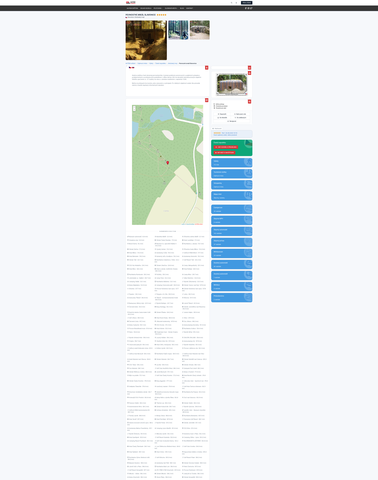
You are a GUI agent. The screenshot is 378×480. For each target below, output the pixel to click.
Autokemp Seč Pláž (162, 463)
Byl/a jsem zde (241, 114)
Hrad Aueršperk (134, 437)
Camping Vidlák (134, 281)
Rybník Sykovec (189, 406)
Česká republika (160, 63)
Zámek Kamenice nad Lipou (193, 288)
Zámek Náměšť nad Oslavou (193, 359)
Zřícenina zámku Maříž (191, 236)
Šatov (131, 332)
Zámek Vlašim (188, 403)
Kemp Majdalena (134, 285)
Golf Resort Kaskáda (163, 437)
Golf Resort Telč (189, 260)
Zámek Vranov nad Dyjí (191, 285)
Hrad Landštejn (189, 240)
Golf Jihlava (133, 318)
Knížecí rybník (160, 348)
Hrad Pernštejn (161, 419)
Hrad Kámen (160, 328)
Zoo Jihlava (187, 321)
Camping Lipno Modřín (163, 428)
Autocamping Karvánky (191, 325)
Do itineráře (223, 117)
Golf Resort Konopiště (136, 470)
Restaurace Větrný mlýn (136, 303)
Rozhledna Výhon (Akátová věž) (139, 457)
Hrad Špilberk (133, 452)
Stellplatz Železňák (135, 386)
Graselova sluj (133, 240)
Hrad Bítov (132, 269)
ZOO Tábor (132, 365)
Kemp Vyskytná (134, 325)
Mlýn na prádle (134, 375)
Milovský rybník (161, 434)
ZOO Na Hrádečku (135, 265)
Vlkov (186, 318)
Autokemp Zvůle (161, 253)
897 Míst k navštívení (225, 152)
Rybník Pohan (160, 423)
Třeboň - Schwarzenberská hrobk (167, 298)
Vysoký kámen (161, 249)
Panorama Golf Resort (191, 419)
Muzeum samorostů (135, 236)
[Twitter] (251, 8)
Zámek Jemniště (189, 423)
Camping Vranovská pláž (164, 285)
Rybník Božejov (161, 303)
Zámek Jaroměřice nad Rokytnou (194, 307)
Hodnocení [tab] (217, 128)
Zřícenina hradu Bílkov (191, 249)
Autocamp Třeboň (135, 298)
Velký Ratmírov (188, 278)
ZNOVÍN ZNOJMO (190, 337)
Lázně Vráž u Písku (135, 466)
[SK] (133, 67)
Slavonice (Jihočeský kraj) (136, 17)
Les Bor (158, 365)
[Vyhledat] (231, 2)
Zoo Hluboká (133, 368)
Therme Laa (160, 403)
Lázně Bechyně (161, 372)
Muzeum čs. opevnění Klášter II (166, 243)
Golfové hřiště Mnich (190, 253)
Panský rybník (133, 415)
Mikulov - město (134, 473)
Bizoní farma (133, 243)
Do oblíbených (241, 117)
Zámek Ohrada (189, 365)
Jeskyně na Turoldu (190, 473)
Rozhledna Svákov (190, 328)
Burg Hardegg (161, 307)
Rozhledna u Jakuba (190, 243)
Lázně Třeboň (188, 303)
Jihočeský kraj (172, 63)
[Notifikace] (236, 2)
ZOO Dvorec (160, 325)
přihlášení (247, 3)
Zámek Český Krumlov (136, 381)
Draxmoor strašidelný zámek (138, 392)
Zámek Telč (133, 260)
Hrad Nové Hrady (162, 318)
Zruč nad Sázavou (190, 397)
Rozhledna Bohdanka (191, 415)
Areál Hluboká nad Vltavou (137, 359)
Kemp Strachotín (134, 477)
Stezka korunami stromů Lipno (139, 423)
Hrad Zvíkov (160, 452)
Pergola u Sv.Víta (161, 294)
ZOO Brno (187, 428)
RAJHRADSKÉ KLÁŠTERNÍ (192, 441)
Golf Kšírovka (160, 457)
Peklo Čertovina (189, 466)
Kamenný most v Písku (191, 434)
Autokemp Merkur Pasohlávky (138, 428)
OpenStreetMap (190, 224)
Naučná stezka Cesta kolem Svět (139, 312)
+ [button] (134, 107)
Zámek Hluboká (161, 359)
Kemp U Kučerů (189, 372)
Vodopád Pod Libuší (190, 368)
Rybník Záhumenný (190, 281)
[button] (158, 8)
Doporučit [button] (222, 114)
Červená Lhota (134, 321)
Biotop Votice (160, 415)
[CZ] (130, 67)
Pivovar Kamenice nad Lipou (165, 288)
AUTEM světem (130, 63)
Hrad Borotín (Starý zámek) (193, 375)
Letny (186, 294)
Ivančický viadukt (162, 386)
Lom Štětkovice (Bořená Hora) (166, 446)
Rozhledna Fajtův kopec (164, 354)
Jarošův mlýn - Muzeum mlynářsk (194, 410)
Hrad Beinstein (133, 256)
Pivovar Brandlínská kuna (137, 328)
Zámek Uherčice (161, 265)
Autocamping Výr (189, 341)
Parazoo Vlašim (134, 403)
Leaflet (183, 224)
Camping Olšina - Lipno (191, 437)
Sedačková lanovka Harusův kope (167, 392)
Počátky (159, 274)
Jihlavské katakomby (163, 321)
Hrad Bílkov (132, 253)
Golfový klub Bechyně (136, 354)
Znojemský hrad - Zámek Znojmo (167, 332)
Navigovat (232, 121)
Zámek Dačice (133, 249)
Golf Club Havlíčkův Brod (164, 368)
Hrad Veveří (133, 419)
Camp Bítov (187, 274)
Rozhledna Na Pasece (191, 392)
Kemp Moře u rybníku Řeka (165, 397)
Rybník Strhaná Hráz (135, 337)
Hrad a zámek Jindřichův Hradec (167, 269)
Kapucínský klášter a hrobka (193, 452)
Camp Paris (160, 278)
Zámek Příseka (161, 312)
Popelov (131, 294)
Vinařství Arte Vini (162, 341)
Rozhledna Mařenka (162, 281)
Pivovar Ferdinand (189, 470)
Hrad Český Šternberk (136, 446)
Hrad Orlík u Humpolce (163, 344)
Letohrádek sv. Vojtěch (136, 278)
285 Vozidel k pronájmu (226, 147)
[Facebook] (246, 8)
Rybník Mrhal (188, 332)
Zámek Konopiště (189, 477)
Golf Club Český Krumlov (164, 375)
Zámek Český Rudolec (163, 240)
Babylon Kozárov (134, 463)
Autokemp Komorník (190, 256)
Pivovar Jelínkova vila (191, 348)
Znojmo (131, 341)
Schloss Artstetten (162, 410)
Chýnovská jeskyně (135, 344)
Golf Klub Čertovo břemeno (192, 386)
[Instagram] (248, 8)
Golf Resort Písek (189, 457)
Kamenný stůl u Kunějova (164, 256)
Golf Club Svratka (189, 446)
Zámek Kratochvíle (162, 406)
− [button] (134, 110)
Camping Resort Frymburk (137, 441)
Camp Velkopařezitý (190, 265)
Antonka (131, 288)
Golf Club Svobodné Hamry (165, 441)
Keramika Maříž (161, 236)
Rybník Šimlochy (134, 434)
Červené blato (133, 307)
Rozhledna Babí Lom (163, 466)
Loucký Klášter (161, 337)
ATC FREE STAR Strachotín (165, 470)
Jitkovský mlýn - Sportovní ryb (194, 381)
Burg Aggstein (161, 381)
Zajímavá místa (142, 63)
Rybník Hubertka (189, 344)
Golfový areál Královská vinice (138, 348)
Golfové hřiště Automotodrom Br (139, 410)
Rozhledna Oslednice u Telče (165, 260)
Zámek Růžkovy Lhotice (137, 372)
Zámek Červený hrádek (191, 463)
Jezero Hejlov (188, 312)
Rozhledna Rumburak (136, 274)
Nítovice (186, 298)
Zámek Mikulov (161, 473)
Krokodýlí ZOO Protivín (136, 397)
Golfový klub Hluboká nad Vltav (194, 354)
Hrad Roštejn (188, 269)
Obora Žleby (160, 477)
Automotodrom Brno (135, 406)
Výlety (151, 63)
